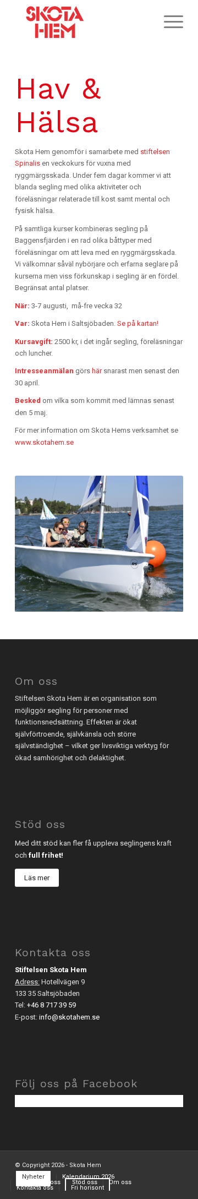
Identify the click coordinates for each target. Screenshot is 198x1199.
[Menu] (168, 22)
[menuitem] (168, 22)
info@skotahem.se (69, 1017)
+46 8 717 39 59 (51, 1005)
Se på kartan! (137, 323)
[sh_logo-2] (82, 22)
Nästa (158, 543)
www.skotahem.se (44, 442)
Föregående (39, 543)
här (96, 371)
